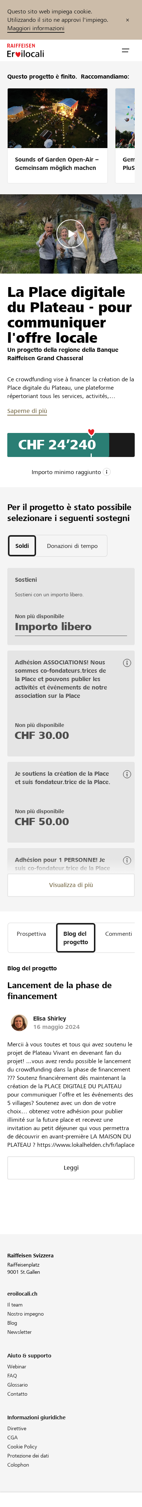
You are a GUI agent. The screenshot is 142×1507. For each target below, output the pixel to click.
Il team (15, 1305)
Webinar (16, 1366)
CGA (12, 1437)
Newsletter (19, 1332)
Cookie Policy (22, 1447)
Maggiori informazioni (35, 28)
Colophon (18, 1465)
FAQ (12, 1376)
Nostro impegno (25, 1314)
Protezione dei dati (28, 1456)
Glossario (17, 1385)
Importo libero (53, 626)
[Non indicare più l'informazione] (128, 19)
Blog (12, 1323)
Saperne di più (27, 410)
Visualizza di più (71, 885)
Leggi (71, 1167)
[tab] (22, 546)
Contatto (17, 1394)
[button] (126, 50)
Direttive (16, 1428)
